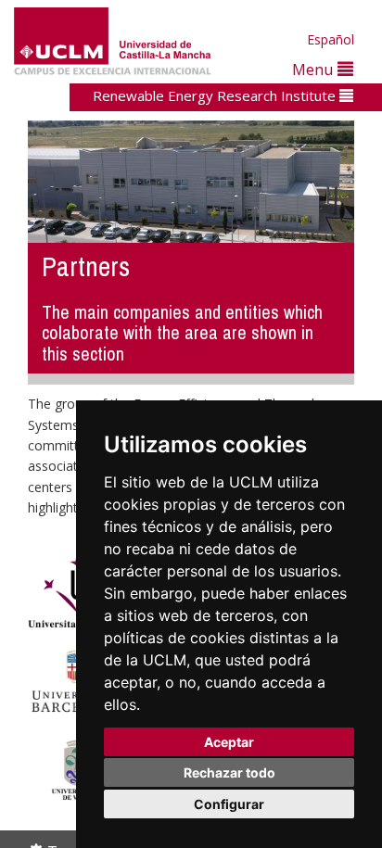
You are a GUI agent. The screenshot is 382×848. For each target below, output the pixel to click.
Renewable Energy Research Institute (216, 95)
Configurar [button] (229, 804)
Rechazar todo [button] (229, 772)
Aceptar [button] (229, 742)
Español (330, 39)
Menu (314, 69)
